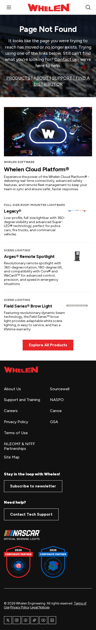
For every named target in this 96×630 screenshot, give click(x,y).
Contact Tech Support (31, 514)
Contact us (65, 59)
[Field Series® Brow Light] (77, 305)
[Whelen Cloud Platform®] (48, 132)
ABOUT (41, 78)
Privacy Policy (20, 607)
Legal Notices (39, 607)
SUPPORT (62, 78)
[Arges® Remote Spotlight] (77, 256)
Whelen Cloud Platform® (36, 169)
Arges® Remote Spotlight (29, 256)
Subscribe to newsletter (33, 486)
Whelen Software (19, 162)
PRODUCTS (18, 78)
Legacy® (12, 211)
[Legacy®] (77, 210)
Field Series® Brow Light (28, 306)
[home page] (21, 369)
